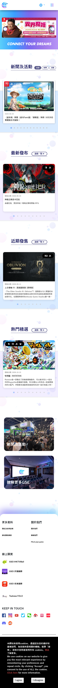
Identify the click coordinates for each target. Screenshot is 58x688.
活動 (52, 68)
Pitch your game (37, 542)
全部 (37, 68)
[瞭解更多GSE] (29, 472)
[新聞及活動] (29, 434)
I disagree (38, 680)
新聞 (45, 68)
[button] (42, 5)
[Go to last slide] (5, 29)
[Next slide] (53, 29)
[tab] (11, 128)
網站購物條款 (7, 535)
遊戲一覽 (39, 154)
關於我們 (34, 529)
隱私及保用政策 (7, 529)
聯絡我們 (34, 535)
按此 (47, 650)
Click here (12, 673)
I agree (18, 680)
